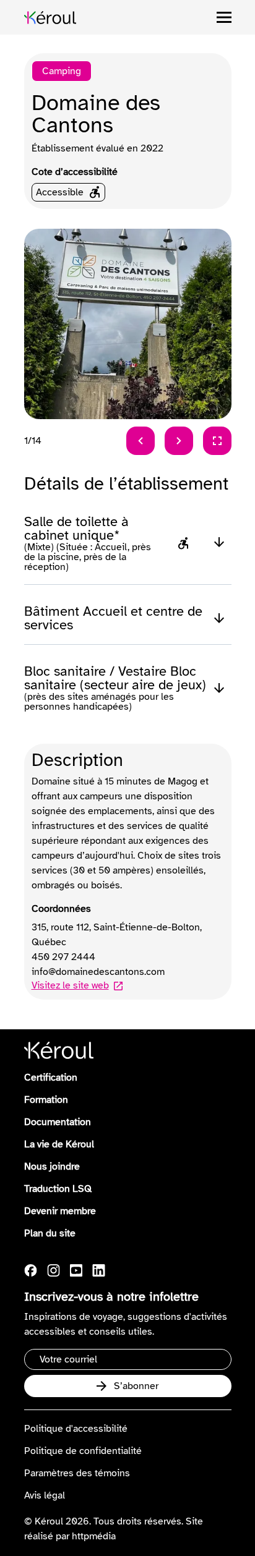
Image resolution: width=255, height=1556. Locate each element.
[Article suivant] (179, 441)
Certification (50, 1077)
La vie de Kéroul (59, 1144)
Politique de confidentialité (83, 1451)
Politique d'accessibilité (75, 1428)
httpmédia (94, 1536)
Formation (46, 1100)
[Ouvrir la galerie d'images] (217, 441)
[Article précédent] (140, 441)
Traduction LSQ (58, 1189)
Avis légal (44, 1495)
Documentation (57, 1122)
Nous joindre (52, 1166)
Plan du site (50, 1233)
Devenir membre (60, 1211)
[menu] (224, 17)
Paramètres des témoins (77, 1473)
